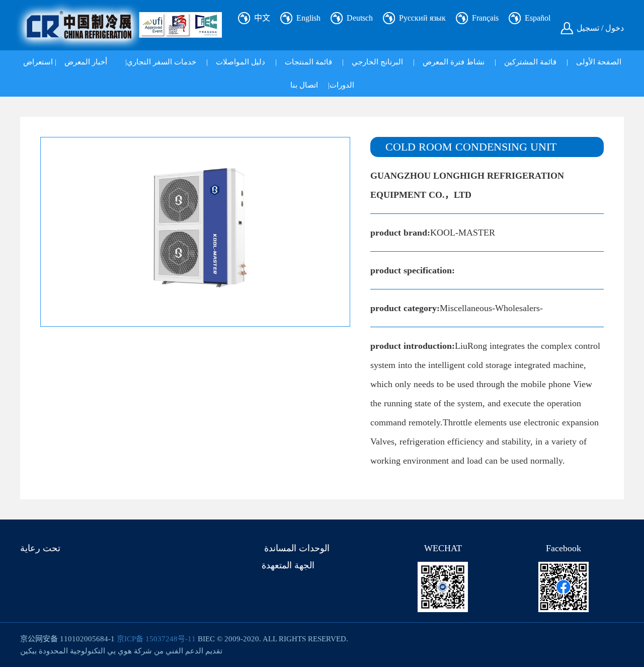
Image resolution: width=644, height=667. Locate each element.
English (308, 18)
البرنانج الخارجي (377, 62)
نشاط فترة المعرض (454, 62)
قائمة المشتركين (530, 62)
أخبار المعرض (85, 62)
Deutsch (360, 18)
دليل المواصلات (240, 62)
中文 (262, 18)
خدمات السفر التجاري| (160, 62)
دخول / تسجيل (600, 28)
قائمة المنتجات (308, 62)
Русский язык (422, 18)
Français (485, 18)
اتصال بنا (304, 85)
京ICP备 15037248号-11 (156, 639)
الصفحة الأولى (598, 62)
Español (537, 18)
